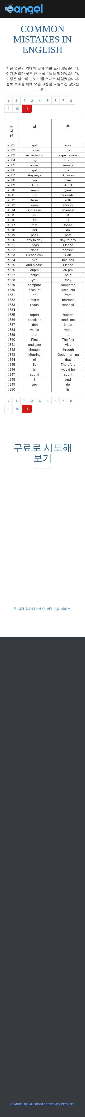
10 (17, 109)
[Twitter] (54, 9)
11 (27, 109)
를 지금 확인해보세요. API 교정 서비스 (42, 609)
